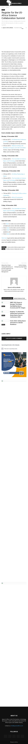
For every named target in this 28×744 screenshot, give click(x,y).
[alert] (14, 349)
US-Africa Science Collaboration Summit (14, 249)
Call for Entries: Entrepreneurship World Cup (20, 267)
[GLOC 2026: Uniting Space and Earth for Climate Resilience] (5, 322)
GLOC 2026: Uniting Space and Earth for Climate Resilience (18, 322)
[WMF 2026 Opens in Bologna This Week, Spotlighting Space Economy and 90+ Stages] (5, 304)
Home (3, 7)
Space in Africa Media (8, 27)
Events (7, 7)
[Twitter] (18, 736)
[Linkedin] (14, 736)
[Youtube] (22, 736)
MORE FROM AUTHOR (19, 298)
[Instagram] (9, 736)
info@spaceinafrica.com (17, 725)
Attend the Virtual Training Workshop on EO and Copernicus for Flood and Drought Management (7, 268)
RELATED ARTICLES (7, 298)
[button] (26, 3)
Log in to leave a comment (14, 338)
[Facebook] (5, 736)
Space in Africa (6, 719)
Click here (4, 238)
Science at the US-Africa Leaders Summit (16, 247)
